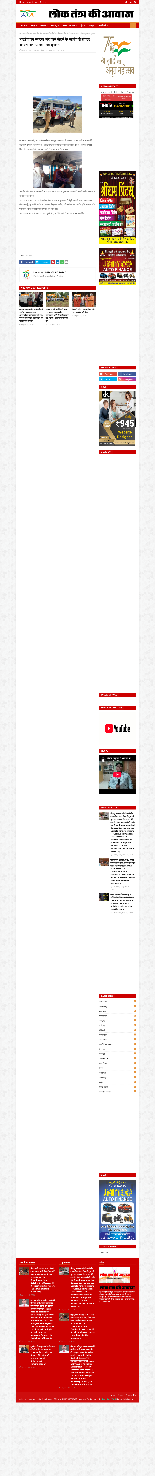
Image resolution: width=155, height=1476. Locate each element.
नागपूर (117, 1053)
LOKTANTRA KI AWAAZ (30, 50)
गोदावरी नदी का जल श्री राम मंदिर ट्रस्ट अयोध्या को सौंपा (83, 310)
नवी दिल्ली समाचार (117, 1044)
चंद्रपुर (117, 1020)
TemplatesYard (109, 1399)
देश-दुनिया (117, 1035)
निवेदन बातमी (117, 1058)
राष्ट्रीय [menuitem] (43, 25)
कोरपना (117, 1011)
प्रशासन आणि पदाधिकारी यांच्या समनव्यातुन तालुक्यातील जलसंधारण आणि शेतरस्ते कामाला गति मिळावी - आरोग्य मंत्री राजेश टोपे (57, 315)
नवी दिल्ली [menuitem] (102, 25)
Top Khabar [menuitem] (69, 25)
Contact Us (131, 1395)
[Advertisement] (57, 72)
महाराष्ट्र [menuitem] (54, 25)
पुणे (117, 1068)
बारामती (117, 1072)
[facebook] (122, 2)
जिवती (117, 1030)
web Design (40, 2)
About (30, 2)
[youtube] (108, 374)
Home (22, 2)
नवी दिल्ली (117, 1039)
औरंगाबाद (29, 33)
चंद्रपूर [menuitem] (91, 25)
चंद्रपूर (117, 1025)
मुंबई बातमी (117, 1087)
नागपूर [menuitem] (33, 25)
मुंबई (117, 1082)
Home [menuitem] (24, 25)
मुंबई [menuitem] (82, 25)
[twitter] (126, 2)
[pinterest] (134, 2)
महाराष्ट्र (117, 1077)
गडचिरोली (117, 1016)
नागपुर (117, 1049)
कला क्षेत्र (117, 1006)
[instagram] (130, 2)
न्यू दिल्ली (117, 1063)
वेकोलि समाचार (117, 1091)
